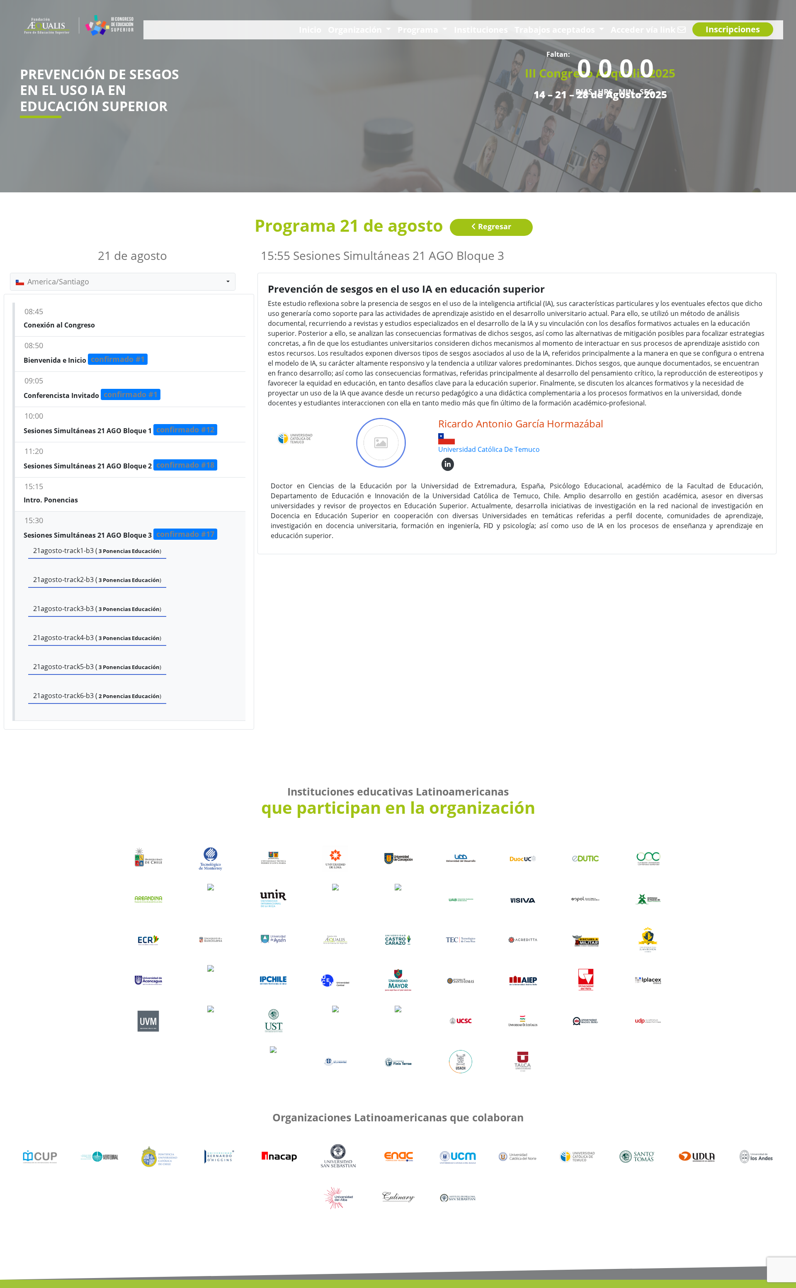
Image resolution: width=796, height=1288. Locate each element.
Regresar (493, 226)
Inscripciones (739, 29)
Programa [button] (492, 29)
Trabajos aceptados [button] (598, 29)
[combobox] (122, 281)
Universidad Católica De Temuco (489, 449)
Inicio (406, 29)
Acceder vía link (667, 29)
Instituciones (540, 29)
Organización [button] (443, 29)
